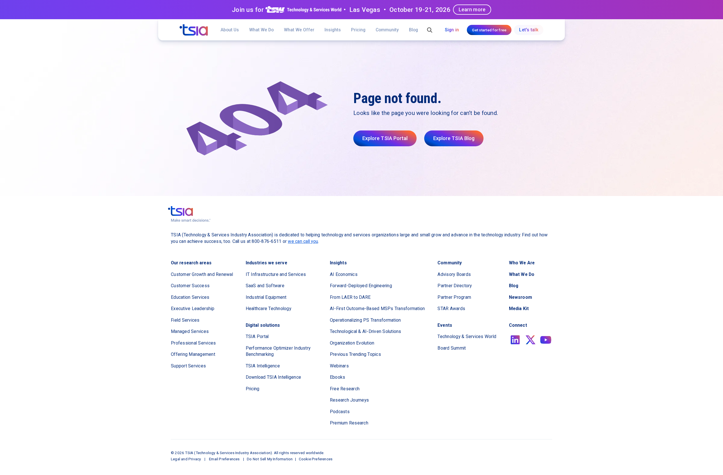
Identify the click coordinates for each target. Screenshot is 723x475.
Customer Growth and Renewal (202, 274)
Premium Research (349, 423)
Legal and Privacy (186, 459)
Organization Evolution (352, 343)
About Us (230, 29)
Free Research (345, 388)
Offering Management (193, 354)
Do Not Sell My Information (270, 459)
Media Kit (519, 308)
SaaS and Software (265, 285)
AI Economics (344, 274)
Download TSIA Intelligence (273, 377)
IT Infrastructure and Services (276, 274)
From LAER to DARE (350, 297)
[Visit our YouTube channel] (545, 340)
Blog (413, 29)
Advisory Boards (454, 274)
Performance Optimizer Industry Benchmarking (278, 351)
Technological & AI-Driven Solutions (365, 331)
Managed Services (190, 331)
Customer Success (190, 285)
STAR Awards (451, 308)
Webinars (339, 366)
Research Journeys (349, 400)
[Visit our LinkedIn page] (515, 340)
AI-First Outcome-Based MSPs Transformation (377, 308)
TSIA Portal (257, 336)
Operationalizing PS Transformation (365, 320)
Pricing (358, 29)
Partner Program (454, 297)
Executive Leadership (192, 308)
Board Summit (451, 348)
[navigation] (194, 30)
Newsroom (520, 297)
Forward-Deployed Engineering (361, 285)
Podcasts (340, 411)
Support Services (188, 366)
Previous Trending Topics (355, 354)
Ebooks (337, 377)
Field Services (185, 320)
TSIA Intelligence (263, 366)
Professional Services (193, 343)
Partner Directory (454, 285)
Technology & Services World (466, 336)
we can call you (303, 241)
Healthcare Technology (268, 308)
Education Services (190, 297)
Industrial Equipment (266, 297)
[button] (299, 30)
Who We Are (522, 262)
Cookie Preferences (316, 459)
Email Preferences (224, 459)
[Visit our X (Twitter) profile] (530, 340)
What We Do (261, 29)
